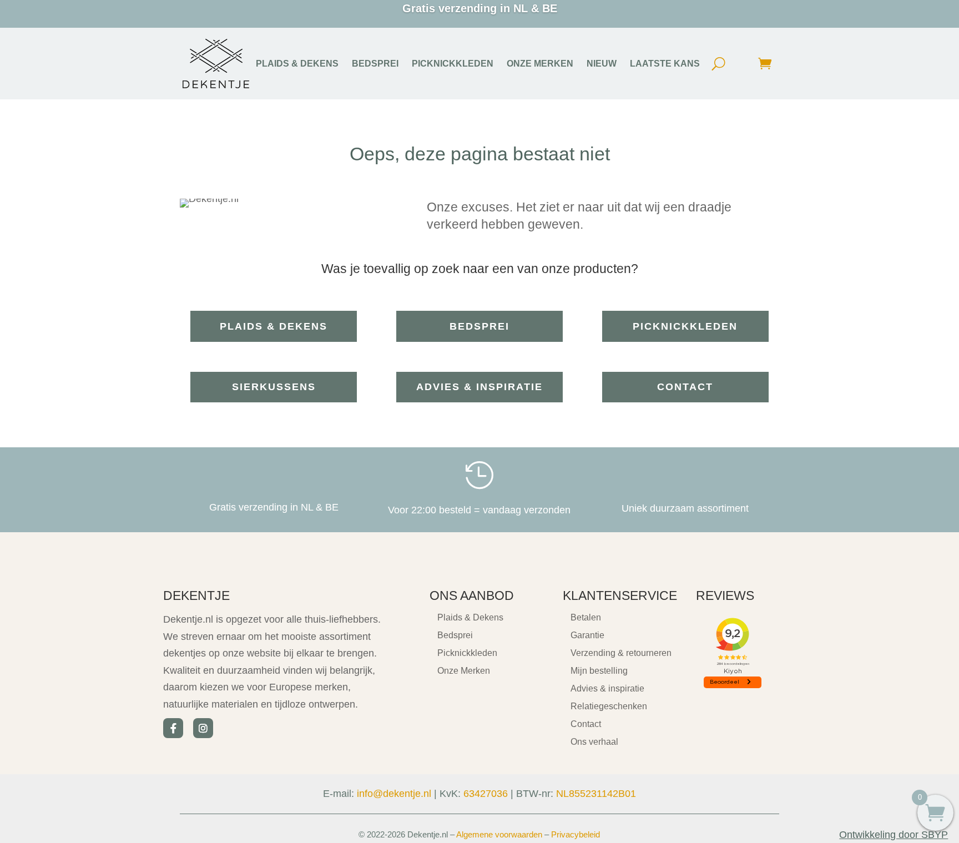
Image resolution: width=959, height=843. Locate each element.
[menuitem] (297, 63)
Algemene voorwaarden (499, 834)
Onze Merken (463, 670)
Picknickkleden (685, 326)
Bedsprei (479, 326)
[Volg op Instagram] (203, 728)
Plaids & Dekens (470, 617)
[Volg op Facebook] (173, 728)
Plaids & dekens (273, 326)
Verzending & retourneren (621, 653)
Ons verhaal (594, 741)
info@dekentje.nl (394, 793)
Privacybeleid (575, 834)
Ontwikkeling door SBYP (893, 834)
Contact (685, 386)
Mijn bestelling (599, 670)
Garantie (587, 635)
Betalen (586, 617)
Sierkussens (274, 386)
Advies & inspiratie (479, 386)
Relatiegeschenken (609, 706)
